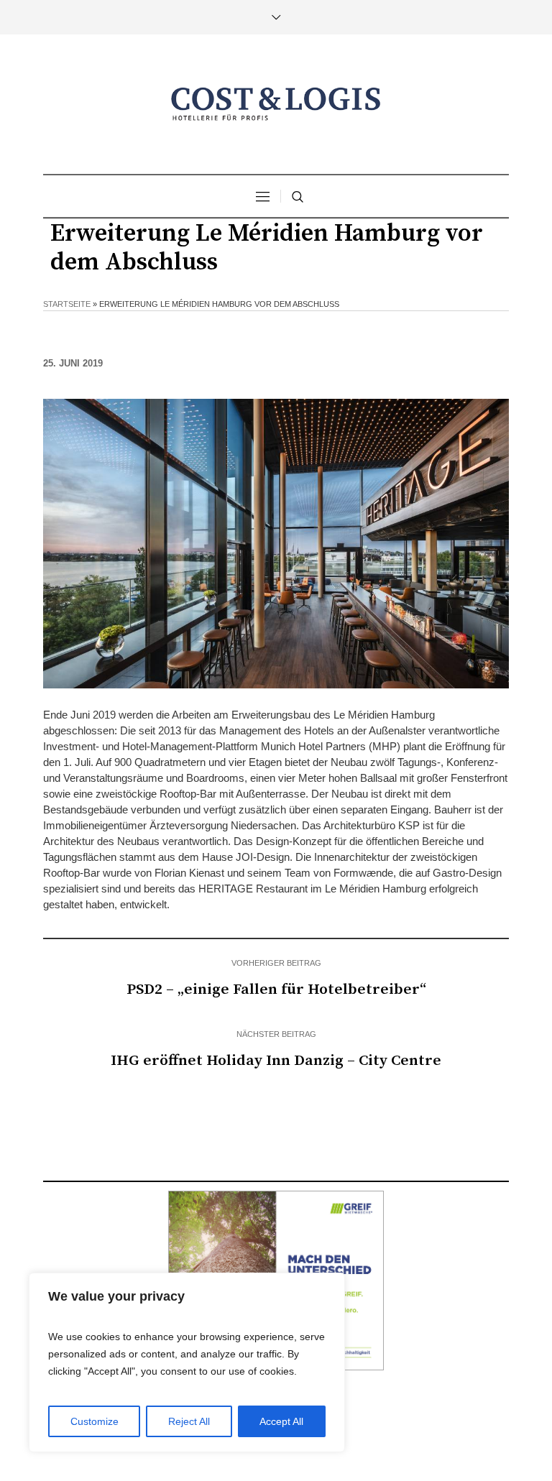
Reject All (189, 1421)
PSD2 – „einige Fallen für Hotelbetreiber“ (276, 989)
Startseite (67, 304)
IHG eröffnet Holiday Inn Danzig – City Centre (276, 1060)
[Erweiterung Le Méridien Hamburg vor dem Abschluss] (276, 542)
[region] (187, 1362)
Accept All (281, 1421)
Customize (94, 1421)
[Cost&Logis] (276, 104)
